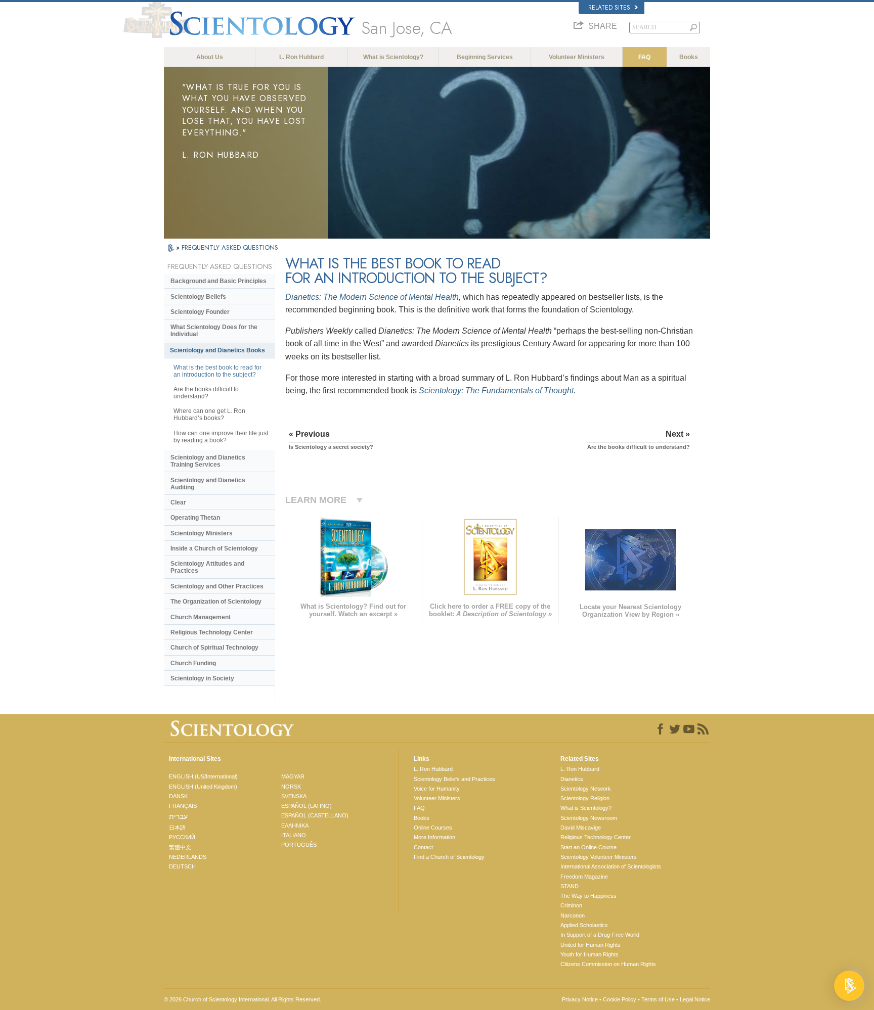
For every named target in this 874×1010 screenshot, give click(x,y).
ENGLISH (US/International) (203, 776)
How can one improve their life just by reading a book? (220, 437)
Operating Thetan (195, 517)
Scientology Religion (584, 798)
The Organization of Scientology (215, 601)
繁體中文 (180, 847)
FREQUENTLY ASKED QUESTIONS (230, 247)
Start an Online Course (588, 847)
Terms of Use (658, 999)
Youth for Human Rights (589, 954)
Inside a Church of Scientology (214, 548)
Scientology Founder (200, 311)
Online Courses (433, 827)
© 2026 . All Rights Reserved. (242, 999)
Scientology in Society (202, 678)
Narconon (572, 915)
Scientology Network (585, 789)
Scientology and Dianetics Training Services (207, 461)
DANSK (178, 796)
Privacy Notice (580, 999)
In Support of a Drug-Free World (599, 935)
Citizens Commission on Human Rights (608, 964)
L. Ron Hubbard (301, 57)
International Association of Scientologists (610, 866)
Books (688, 57)
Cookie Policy (619, 999)
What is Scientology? (393, 57)
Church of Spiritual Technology (214, 647)
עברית (178, 816)
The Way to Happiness (588, 896)
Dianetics (571, 779)
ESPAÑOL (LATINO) (306, 806)
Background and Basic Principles (218, 281)
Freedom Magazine (584, 877)
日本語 (177, 827)
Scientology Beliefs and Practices (454, 779)
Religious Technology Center (211, 632)
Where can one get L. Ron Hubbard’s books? (209, 414)
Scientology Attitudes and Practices (207, 567)
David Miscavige (580, 827)
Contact (423, 847)
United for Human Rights (590, 945)
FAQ (644, 57)
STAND (569, 886)
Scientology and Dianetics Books (217, 350)
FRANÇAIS (183, 806)
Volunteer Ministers (576, 57)
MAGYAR (292, 776)
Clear (178, 502)
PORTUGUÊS (299, 845)
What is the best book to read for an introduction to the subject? (217, 371)
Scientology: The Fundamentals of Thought (496, 390)
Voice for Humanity (437, 789)
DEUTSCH (182, 866)
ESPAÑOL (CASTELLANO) (314, 815)
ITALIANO (293, 835)
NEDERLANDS (187, 857)
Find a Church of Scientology (449, 857)
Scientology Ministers (201, 533)
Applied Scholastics (584, 925)
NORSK (291, 787)
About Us (209, 57)
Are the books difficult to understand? (206, 393)
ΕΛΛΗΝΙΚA (295, 825)
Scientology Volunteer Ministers (598, 857)
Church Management (200, 617)
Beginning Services (485, 57)
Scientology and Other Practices (217, 586)
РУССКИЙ (182, 837)
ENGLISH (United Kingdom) (203, 787)
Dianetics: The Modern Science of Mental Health (372, 297)
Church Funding (193, 663)
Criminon (571, 905)
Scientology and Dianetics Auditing (207, 484)
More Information (434, 837)
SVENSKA (294, 796)
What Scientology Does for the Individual (213, 331)
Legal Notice (695, 999)
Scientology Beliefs (198, 296)
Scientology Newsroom (588, 818)
